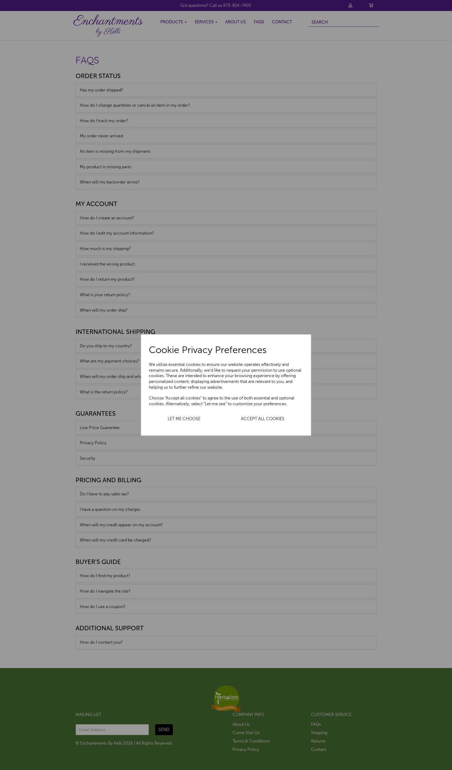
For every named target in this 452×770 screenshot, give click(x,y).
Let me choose (184, 418)
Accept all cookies (262, 418)
